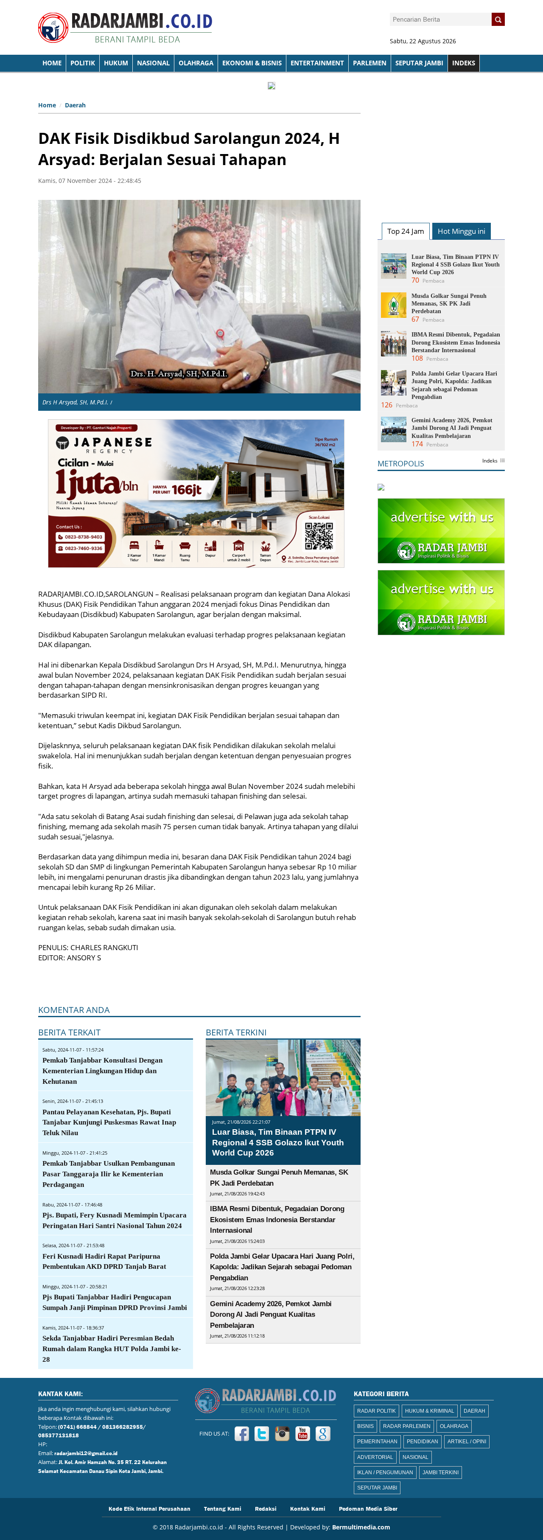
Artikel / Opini (467, 1442)
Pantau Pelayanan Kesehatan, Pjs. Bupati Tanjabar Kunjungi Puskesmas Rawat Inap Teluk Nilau (109, 1122)
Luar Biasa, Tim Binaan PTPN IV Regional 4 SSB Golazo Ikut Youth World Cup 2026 (278, 1142)
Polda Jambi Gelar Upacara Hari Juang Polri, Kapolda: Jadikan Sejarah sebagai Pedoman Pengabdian (282, 1267)
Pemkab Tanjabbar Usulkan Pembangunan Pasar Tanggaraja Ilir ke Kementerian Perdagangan (108, 1174)
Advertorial (375, 1457)
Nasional (153, 63)
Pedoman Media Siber (368, 1508)
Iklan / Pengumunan (385, 1472)
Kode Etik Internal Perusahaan (149, 1508)
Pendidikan (422, 1442)
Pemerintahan (377, 1442)
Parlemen (369, 63)
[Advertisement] (441, 151)
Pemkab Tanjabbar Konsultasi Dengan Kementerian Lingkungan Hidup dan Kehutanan (102, 1071)
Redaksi (266, 1508)
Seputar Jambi (419, 63)
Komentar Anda (74, 1009)
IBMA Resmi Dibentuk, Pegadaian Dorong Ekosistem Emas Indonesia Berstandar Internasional (277, 1219)
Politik (82, 63)
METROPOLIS (401, 463)
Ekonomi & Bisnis (252, 63)
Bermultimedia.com (361, 1527)
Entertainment (317, 63)
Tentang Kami (222, 1508)
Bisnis (365, 1426)
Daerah (75, 105)
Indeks (490, 461)
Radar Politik (376, 1411)
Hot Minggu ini (461, 231)
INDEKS (463, 63)
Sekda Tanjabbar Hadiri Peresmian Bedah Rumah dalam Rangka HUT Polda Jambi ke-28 (111, 1348)
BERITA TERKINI (236, 1032)
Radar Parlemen (407, 1426)
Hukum (116, 63)
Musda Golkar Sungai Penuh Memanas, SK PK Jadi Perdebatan (449, 303)
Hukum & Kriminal (429, 1411)
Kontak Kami (307, 1508)
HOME (52, 63)
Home (47, 105)
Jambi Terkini (441, 1472)
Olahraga (196, 63)
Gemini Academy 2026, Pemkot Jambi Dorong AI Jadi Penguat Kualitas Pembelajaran (271, 1315)
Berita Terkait (69, 1032)
